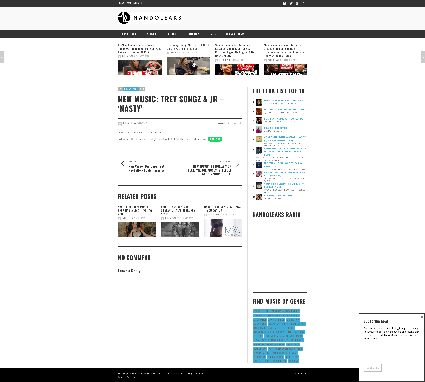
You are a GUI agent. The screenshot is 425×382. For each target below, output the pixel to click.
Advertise (131, 377)
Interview (267, 344)
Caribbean (259, 328)
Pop (271, 348)
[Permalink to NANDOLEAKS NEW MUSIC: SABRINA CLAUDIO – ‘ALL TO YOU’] (137, 229)
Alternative (259, 319)
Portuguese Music (285, 348)
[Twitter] (291, 3)
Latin (296, 344)
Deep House (287, 328)
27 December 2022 (240, 60)
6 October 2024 (142, 52)
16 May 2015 (142, 123)
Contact (121, 377)
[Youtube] (297, 3)
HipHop (299, 340)
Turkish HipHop (262, 361)
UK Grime (293, 361)
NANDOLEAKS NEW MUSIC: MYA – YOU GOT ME (222, 209)
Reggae (293, 352)
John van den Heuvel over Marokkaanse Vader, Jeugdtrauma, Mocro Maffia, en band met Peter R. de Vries (285, 50)
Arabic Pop (293, 319)
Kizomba (279, 344)
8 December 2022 (288, 60)
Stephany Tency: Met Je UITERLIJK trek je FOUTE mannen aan (140, 47)
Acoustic (258, 311)
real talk (258, 352)
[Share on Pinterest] (240, 123)
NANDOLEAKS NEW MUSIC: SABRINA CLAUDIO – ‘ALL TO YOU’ (135, 210)
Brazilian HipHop (278, 323)
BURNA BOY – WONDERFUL (278, 195)
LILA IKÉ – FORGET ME (275, 127)
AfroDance (274, 315)
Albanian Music (290, 315)
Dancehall (273, 328)
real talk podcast (276, 352)
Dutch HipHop (276, 332)
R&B (142, 89)
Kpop (289, 344)
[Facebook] (278, 3)
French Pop (259, 340)
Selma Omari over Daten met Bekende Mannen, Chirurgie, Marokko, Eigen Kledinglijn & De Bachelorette (186, 50)
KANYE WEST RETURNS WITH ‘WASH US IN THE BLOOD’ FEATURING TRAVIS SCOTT (285, 151)
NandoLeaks (128, 52)
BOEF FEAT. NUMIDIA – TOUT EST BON (284, 118)
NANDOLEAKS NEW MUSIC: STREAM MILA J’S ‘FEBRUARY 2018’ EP (178, 210)
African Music (291, 311)
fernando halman (274, 336)
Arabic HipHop (276, 319)
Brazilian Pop (297, 323)
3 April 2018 (139, 218)
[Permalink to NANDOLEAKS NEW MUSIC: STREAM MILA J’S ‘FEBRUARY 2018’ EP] (180, 229)
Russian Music (275, 357)
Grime (290, 340)
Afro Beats (259, 315)
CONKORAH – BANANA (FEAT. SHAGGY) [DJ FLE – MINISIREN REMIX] (285, 139)
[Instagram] (284, 3)
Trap (295, 357)
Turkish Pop (280, 361)
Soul (288, 357)
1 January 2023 (190, 60)
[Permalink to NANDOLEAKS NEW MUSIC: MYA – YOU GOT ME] (223, 228)
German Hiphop (276, 340)
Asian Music (260, 323)
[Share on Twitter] (234, 123)
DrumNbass (259, 332)
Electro (257, 336)
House (256, 344)
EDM (302, 332)
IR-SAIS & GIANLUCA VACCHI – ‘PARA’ (284, 100)
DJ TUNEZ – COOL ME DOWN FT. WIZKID (285, 109)
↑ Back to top (301, 373)
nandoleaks (260, 348)
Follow (215, 139)
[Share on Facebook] (228, 123)
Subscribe (373, 367)
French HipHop (294, 336)
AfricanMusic (273, 311)
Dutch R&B (292, 332)
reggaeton (259, 357)
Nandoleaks (131, 89)
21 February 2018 (185, 218)
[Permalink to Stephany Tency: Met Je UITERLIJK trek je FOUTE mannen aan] (140, 66)
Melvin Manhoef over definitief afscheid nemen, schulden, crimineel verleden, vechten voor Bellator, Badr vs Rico (236, 50)
